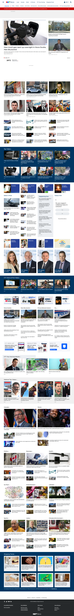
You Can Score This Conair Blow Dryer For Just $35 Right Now (45, 566)
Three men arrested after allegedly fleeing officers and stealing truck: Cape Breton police (18, 134)
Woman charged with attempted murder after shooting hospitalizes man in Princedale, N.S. (41, 141)
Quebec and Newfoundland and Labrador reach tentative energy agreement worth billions (61, 331)
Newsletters (38, 597)
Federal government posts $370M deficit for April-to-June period (13, 467)
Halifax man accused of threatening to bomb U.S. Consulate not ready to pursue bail (11, 320)
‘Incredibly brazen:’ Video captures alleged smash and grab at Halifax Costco (31, 216)
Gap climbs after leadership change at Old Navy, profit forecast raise (41, 477)
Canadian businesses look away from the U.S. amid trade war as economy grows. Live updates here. (36, 114)
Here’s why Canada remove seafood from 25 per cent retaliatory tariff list (61, 162)
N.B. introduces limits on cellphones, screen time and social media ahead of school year (28, 332)
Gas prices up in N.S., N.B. (9, 176)
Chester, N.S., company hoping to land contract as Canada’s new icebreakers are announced (18, 141)
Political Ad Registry (24, 610)
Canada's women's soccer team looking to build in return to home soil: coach (18, 546)
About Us (29, 597)
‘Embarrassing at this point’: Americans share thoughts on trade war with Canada (14, 214)
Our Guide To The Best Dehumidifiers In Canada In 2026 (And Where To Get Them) (11, 584)
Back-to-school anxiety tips (54, 371)
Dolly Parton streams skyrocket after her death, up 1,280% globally (36, 500)
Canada (22, 2)
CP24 (39, 607)
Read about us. (54, 588)
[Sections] (3, 2)
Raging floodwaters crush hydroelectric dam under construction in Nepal (60, 178)
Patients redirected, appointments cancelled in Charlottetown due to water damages (45, 335)
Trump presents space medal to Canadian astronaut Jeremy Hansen (45, 399)
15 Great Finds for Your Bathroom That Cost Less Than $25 (11, 566)
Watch (27, 2)
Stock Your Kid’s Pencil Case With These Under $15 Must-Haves (61, 566)
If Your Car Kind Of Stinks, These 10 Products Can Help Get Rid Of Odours (28, 584)
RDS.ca (56, 610)
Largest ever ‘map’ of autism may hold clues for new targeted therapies (14, 500)
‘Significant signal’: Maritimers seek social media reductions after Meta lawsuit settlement (63, 134)
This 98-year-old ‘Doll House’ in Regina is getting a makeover (59, 500)
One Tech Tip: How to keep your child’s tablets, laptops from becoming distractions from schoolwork (63, 511)
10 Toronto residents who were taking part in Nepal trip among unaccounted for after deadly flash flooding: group (25, 434)
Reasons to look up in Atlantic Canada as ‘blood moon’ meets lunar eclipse (40, 134)
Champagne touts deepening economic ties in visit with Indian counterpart (18, 471)
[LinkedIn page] (11, 601)
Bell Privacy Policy (24, 607)
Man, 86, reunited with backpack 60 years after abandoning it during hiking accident (63, 504)
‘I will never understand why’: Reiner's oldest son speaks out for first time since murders (62, 399)
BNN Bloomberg (40, 608)
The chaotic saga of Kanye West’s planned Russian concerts (51, 428)
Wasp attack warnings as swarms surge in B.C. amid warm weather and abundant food (63, 539)
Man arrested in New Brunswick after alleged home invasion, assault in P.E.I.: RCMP (13, 114)
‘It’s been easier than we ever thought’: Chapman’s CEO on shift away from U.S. (11, 399)
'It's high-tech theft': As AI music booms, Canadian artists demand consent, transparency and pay (40, 511)
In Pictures (33, 2)
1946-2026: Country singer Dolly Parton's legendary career (31, 202)
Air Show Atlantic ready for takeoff (45, 289)
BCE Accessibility (7, 607)
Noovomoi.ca (57, 608)
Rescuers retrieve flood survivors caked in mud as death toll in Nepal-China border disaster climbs (59, 534)
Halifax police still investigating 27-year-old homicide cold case (11, 330)
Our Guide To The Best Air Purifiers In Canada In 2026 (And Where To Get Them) (61, 584)
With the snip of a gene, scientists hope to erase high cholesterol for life (40, 121)
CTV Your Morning (41, 2)
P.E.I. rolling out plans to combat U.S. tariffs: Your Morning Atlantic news (14, 372)
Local (18, 2)
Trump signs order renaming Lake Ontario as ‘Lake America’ (45, 177)
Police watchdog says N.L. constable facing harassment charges (17, 121)
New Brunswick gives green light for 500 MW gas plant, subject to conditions (63, 121)
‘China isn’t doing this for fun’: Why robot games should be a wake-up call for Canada (18, 511)
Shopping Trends (50, 2)
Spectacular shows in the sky (27, 289)
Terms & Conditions (24, 608)
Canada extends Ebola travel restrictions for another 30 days (63, 477)
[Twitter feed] (4, 601)
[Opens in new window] (12, 188)
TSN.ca (39, 610)
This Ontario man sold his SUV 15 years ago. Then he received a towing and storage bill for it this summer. (36, 534)
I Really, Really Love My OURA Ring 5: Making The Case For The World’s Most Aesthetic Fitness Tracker (28, 567)
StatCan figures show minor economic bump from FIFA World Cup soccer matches (18, 539)
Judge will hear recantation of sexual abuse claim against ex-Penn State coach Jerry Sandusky (13, 534)
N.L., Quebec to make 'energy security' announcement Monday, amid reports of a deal (62, 336)
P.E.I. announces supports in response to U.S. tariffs (44, 320)
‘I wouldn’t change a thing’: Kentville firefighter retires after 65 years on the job (31, 197)
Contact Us (33, 597)
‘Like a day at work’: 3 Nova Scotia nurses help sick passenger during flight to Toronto (14, 233)
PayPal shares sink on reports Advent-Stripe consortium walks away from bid (36, 467)
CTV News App (44, 597)
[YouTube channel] (9, 601)
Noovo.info (56, 607)
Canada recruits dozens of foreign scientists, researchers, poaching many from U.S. (18, 477)
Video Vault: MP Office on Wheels (11, 160)
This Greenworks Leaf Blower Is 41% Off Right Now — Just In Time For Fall (45, 584)
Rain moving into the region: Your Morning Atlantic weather (35, 372)
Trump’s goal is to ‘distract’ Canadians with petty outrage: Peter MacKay (27, 162)
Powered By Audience (62, 218)
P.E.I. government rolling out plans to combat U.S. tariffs (28, 177)
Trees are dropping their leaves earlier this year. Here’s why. (31, 235)
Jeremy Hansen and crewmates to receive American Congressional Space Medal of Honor (18, 505)
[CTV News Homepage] (10, 2)
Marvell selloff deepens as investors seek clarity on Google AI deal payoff (40, 471)
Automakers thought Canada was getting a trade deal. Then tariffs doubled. (40, 539)
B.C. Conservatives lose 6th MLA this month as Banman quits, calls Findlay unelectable (20, 429)
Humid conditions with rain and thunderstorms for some (44, 161)
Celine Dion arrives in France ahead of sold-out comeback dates (41, 505)
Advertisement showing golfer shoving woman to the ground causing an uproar (27, 399)
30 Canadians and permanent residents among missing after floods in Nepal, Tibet (63, 545)
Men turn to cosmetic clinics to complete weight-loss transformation (59, 467)
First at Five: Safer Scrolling (10, 289)
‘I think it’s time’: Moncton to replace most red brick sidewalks (14, 226)
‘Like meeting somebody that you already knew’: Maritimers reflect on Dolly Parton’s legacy (14, 221)
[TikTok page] (6, 601)
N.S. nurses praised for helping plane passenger (61, 290)
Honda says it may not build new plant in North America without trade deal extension (40, 546)
